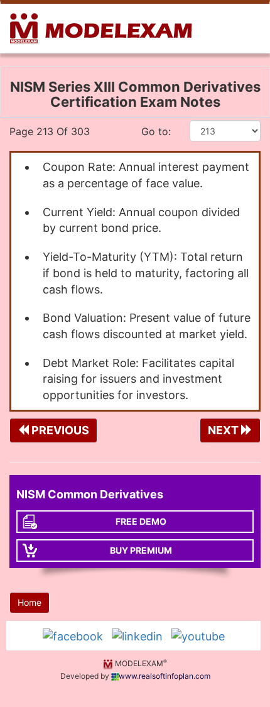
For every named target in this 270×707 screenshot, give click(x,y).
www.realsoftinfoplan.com (164, 676)
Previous (59, 430)
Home (29, 602)
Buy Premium (141, 550)
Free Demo (141, 521)
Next (224, 430)
